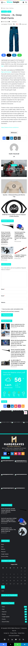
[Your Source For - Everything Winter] (13, 2)
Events (4, 619)
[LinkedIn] (14, 55)
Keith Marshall (5, 21)
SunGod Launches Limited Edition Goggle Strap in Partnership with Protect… (8, 520)
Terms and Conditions (14, 635)
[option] (14, 168)
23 (25, 580)
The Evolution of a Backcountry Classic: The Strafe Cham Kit (7, 256)
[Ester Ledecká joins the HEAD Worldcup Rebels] (5, 326)
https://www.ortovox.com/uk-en (10, 127)
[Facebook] (3, 55)
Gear (7, 8)
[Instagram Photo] (6, 416)
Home (3, 8)
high (2, 66)
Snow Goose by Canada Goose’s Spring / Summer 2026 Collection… (8, 510)
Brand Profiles (4, 556)
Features (14, 165)
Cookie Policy (21, 633)
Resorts (3, 549)
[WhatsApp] (19, 55)
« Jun (2, 590)
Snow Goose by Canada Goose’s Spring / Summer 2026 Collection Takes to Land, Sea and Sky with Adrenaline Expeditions (6, 237)
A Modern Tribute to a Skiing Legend (20, 255)
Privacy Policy (13, 633)
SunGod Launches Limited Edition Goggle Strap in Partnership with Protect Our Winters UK (20, 235)
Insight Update (4, 554)
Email (3, 295)
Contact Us (6, 633)
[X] (9, 55)
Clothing (11, 8)
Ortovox (14, 132)
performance (7, 72)
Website (3, 302)
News (2, 544)
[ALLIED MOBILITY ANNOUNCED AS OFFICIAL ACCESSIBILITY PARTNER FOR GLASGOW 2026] (5, 362)
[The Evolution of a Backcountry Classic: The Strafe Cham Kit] (7, 250)
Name (3, 289)
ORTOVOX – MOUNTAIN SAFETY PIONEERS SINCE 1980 (14, 170)
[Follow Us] (25, 412)
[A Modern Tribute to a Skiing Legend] (21, 250)
